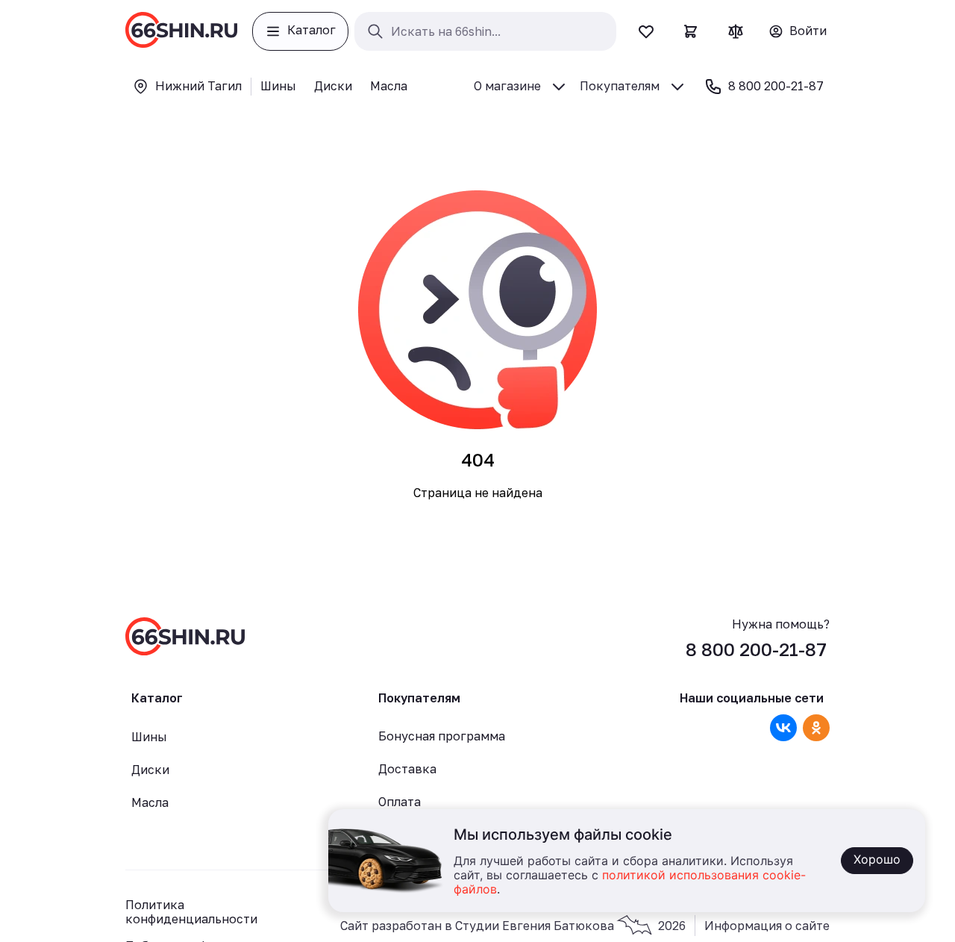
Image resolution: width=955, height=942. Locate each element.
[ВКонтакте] (783, 727)
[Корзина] (691, 31)
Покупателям (620, 85)
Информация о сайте (767, 926)
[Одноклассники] (816, 727)
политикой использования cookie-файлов (630, 882)
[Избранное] (646, 31)
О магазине (507, 85)
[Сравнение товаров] (736, 31)
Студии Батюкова (570, 925)
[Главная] (181, 31)
